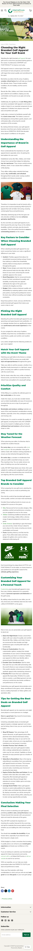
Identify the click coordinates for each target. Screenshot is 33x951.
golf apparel (22, 58)
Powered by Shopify (16, 948)
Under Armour (7, 524)
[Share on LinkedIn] (9, 891)
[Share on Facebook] (2, 891)
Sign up (26, 935)
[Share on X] (5, 891)
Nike (4, 508)
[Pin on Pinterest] (12, 891)
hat (29, 447)
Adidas (5, 515)
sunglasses (7, 449)
